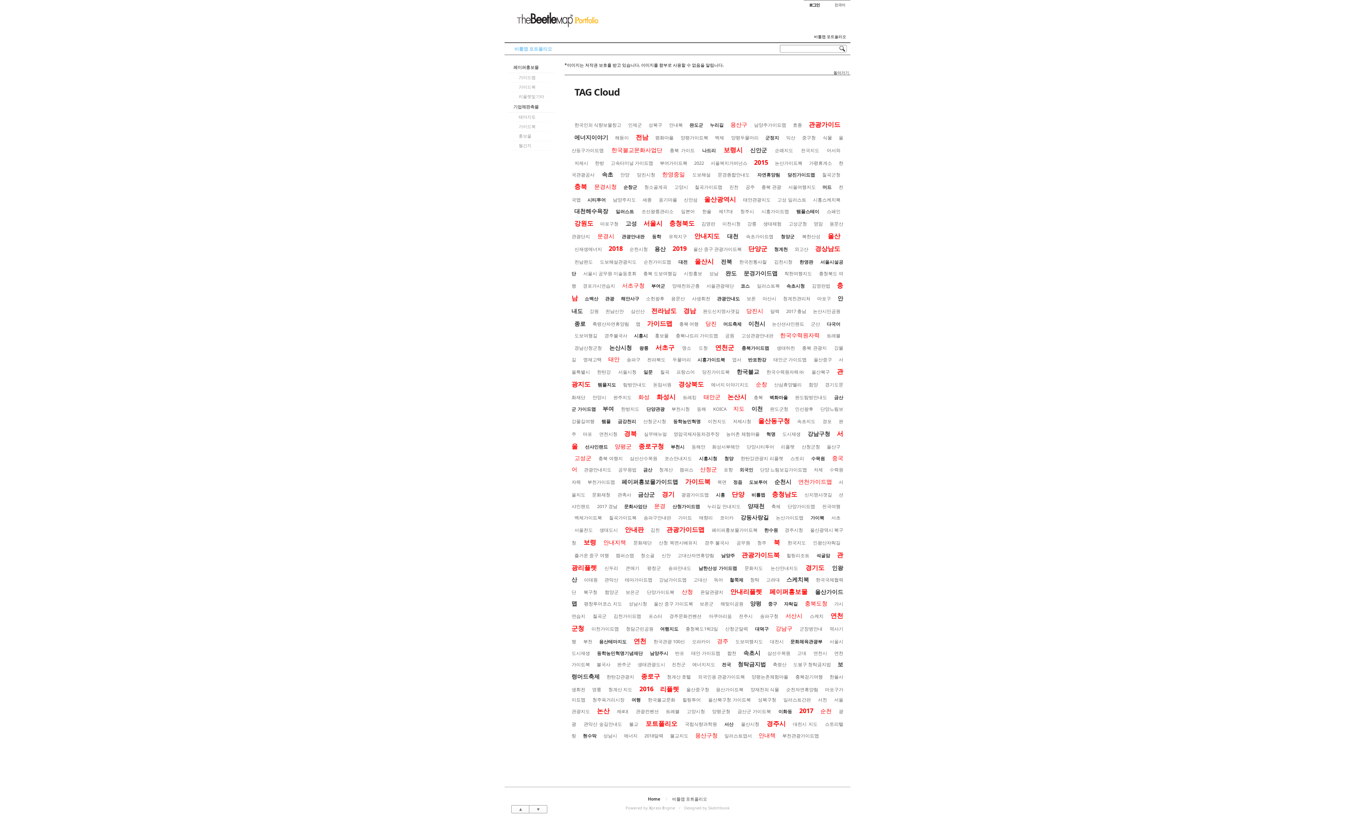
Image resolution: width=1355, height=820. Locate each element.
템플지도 (607, 384)
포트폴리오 (662, 723)
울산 (834, 235)
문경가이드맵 (761, 273)
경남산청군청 (588, 348)
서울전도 (583, 530)
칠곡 (664, 372)
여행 (636, 700)
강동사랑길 (755, 517)
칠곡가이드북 (623, 517)
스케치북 (798, 579)
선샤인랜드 (596, 447)
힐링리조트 (798, 555)
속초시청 (796, 286)
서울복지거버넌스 (729, 163)
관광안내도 (728, 298)
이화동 (785, 711)
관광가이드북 (761, 554)
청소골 (648, 555)
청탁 (754, 580)
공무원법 (627, 469)
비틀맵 (758, 495)
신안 (666, 555)
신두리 (611, 568)
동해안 (698, 447)
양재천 (756, 506)
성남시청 (638, 604)
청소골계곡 (655, 187)
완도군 (696, 125)
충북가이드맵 (755, 348)
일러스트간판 (797, 700)
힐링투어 (691, 700)
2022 (699, 163)
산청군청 (811, 447)
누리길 (717, 125)
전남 (642, 137)
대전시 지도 (805, 724)
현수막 (590, 735)
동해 (701, 409)
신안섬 (691, 200)
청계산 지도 (620, 689)
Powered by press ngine (650, 807)
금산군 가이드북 (754, 711)
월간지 (525, 146)
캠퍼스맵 (625, 555)
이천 (757, 408)
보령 (590, 542)
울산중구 (823, 359)
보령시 (733, 149)
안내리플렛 (746, 591)
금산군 (646, 494)
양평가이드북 (694, 137)
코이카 (727, 517)
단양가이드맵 (801, 506)
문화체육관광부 (806, 641)
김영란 (708, 224)
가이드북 (527, 87)
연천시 (820, 653)
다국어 (834, 324)
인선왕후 (804, 409)
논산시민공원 (827, 311)
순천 (826, 711)
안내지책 (614, 542)
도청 (703, 348)
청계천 (781, 249)
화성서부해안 (726, 447)
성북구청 (767, 700)
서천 (822, 700)
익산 (790, 137)
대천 (733, 236)
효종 (797, 125)
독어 (718, 580)
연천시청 (608, 434)
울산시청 (750, 724)
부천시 (678, 447)
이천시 (756, 323)
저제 (818, 469)
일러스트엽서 (738, 735)
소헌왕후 (655, 298)
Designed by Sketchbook (707, 807)
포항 (728, 469)
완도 (731, 273)
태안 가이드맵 (705, 653)
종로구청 (651, 446)
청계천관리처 (797, 298)
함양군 (612, 592)
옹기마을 (668, 200)
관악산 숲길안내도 (603, 724)
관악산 (611, 580)
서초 (836, 517)
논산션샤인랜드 (788, 324)
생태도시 (609, 530)
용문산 (678, 298)
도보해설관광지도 (618, 262)
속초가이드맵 (759, 236)
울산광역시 (720, 199)
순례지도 (784, 150)
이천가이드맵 (605, 629)
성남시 (610, 735)
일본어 (688, 211)
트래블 (834, 335)
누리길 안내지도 (724, 506)
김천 (655, 530)
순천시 (783, 482)
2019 (680, 248)
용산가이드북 (729, 689)
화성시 (666, 396)
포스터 (655, 616)
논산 (603, 710)
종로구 (650, 676)
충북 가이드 (682, 150)
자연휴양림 (768, 174)
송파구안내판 (657, 517)
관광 (609, 298)
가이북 (817, 517)
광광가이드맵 (695, 495)
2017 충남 (796, 311)
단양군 (757, 248)
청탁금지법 (752, 664)
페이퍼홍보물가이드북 (735, 530)
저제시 (581, 163)
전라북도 (656, 359)
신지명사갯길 (818, 495)
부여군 (658, 286)
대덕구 (762, 629)
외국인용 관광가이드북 (721, 677)
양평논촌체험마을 (770, 677)
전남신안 (615, 311)
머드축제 (732, 324)
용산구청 (706, 735)
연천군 (724, 347)
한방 (599, 163)
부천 (587, 641)
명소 (686, 348)
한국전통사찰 (753, 262)
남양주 (728, 555)
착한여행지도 (798, 273)
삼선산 (638, 311)
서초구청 (633, 285)
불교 (633, 724)
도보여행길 (585, 335)
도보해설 (701, 174)
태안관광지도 (757, 200)
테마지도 (527, 117)
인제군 (635, 125)
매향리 (706, 517)
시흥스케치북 (827, 200)
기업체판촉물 (526, 107)
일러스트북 (768, 286)
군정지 (772, 137)
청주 (761, 542)
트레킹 (690, 397)
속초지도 (806, 421)
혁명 (771, 434)
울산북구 (821, 372)
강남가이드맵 (673, 580)
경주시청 (794, 530)
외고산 (801, 249)
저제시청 (742, 421)
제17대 (726, 211)
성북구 (655, 125)
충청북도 (682, 223)
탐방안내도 (634, 384)
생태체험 (772, 224)
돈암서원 (662, 384)
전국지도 (810, 150)
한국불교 (748, 371)
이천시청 (731, 224)
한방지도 (630, 409)
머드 (827, 187)
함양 (813, 384)
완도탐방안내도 (811, 397)
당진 (711, 323)
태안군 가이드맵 (790, 359)
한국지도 (797, 542)
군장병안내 (811, 629)
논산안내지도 (784, 568)
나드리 (709, 150)
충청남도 (784, 494)
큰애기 (632, 568)
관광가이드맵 (686, 529)
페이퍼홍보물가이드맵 (650, 482)
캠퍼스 (686, 469)
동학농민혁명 (687, 421)
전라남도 (664, 310)
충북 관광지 (814, 348)
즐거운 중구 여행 (591, 555)
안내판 (634, 529)
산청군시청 (654, 421)
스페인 (834, 211)
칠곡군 (600, 616)
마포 (587, 434)
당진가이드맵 (801, 174)
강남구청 (819, 434)
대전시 (777, 641)
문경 (660, 506)
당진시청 (646, 174)
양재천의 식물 (765, 689)
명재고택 (592, 359)
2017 (806, 710)
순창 (761, 384)
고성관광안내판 (757, 335)
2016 (646, 689)
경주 (722, 641)
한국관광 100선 (669, 641)
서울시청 (627, 372)
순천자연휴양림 (802, 689)
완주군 (624, 664)
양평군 (623, 446)
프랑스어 (685, 372)
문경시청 (605, 187)
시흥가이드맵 (775, 211)
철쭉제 (736, 580)
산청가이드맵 (686, 506)
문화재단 (642, 542)
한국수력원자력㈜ (785, 372)
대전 (683, 262)
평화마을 (664, 137)
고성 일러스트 (791, 200)
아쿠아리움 (720, 616)
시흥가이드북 (711, 359)
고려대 (773, 580)
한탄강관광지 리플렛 (762, 458)
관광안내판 (633, 236)
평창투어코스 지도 (603, 604)
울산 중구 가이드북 (673, 604)
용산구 (738, 124)
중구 (772, 604)
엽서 (736, 359)
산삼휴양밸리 (788, 384)
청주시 (747, 211)
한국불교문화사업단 (637, 150)
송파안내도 (679, 568)
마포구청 (609, 224)
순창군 (630, 187)
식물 (827, 137)
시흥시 (641, 335)
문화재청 (601, 495)
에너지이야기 (591, 137)
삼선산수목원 (643, 458)
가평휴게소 (820, 163)
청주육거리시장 (608, 700)
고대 (801, 653)
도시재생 (791, 434)
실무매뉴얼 (655, 434)
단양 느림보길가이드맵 (783, 469)
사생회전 (701, 298)
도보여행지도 (749, 641)
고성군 (582, 458)
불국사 (603, 664)
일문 (648, 372)
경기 (668, 494)
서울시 (653, 223)
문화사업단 (635, 506)
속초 (607, 174)
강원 (594, 311)
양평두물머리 (745, 137)
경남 (689, 310)
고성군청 (798, 224)
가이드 (685, 517)
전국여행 (831, 506)
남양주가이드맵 (770, 125)
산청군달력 (736, 629)
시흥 (720, 495)
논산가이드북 (788, 163)
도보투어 (758, 482)
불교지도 (679, 735)
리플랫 (788, 447)
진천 (734, 187)
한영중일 (673, 174)
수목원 (818, 458)
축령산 (780, 664)
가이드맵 (527, 77)
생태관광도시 (651, 664)
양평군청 (721, 711)
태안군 (712, 397)
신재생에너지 (588, 249)
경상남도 (828, 248)
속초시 (751, 653)
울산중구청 (697, 689)
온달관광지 (711, 592)
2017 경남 (607, 506)
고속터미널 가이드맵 (632, 163)
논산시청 (620, 347)
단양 (738, 494)
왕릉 (644, 348)
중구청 (809, 137)
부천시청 (681, 409)
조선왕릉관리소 (658, 211)
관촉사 (624, 495)
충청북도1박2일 (702, 629)
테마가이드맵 (638, 580)
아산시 (769, 298)
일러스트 (625, 211)
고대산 (700, 580)
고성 (631, 223)
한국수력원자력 (800, 335)
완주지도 (622, 397)
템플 (606, 421)
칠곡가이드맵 (708, 187)
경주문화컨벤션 (685, 616)
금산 (647, 469)
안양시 (599, 397)
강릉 (752, 224)
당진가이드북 (716, 372)
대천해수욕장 (591, 211)
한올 (706, 211)
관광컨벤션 (647, 711)
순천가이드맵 (657, 262)
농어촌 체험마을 (742, 434)
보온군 (706, 604)
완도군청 (779, 409)
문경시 (605, 236)
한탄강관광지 (620, 677)
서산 (729, 724)
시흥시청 (708, 458)
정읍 (737, 482)
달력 (774, 311)
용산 (660, 249)
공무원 (743, 542)
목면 (722, 482)
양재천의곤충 (686, 286)
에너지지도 (703, 664)
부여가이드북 (673, 163)
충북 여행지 (610, 458)
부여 (608, 408)
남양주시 (659, 653)
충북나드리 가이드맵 (697, 335)
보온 (751, 298)
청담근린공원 (640, 629)
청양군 (788, 236)
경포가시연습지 (599, 286)
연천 (640, 641)
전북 (726, 261)
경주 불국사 (717, 542)
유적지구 (678, 236)
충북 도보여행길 (660, 273)
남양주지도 (624, 200)
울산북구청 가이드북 (729, 700)
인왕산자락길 (827, 542)
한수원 (771, 530)
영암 (818, 224)
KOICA (720, 409)
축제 (776, 506)
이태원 (591, 580)
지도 (739, 408)
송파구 (633, 359)
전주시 (746, 616)
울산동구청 (774, 420)
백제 (719, 137)
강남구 (784, 628)
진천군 (679, 664)
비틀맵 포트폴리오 (830, 37)
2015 (761, 162)
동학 (656, 236)
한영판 (806, 262)
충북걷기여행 (809, 677)
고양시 (681, 187)
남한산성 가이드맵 (718, 568)
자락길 (791, 604)
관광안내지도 (598, 469)
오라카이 (701, 641)
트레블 (673, 711)
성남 (713, 273)
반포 (679, 653)
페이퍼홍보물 (526, 67)
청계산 (666, 469)
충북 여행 (689, 324)
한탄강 (604, 372)
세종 (647, 200)
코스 (745, 286)
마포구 (824, 298)
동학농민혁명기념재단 (620, 653)
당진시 (754, 311)
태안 (614, 359)
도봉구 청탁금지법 (812, 664)
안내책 (767, 735)
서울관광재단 (720, 286)
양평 (755, 603)
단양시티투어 (760, 447)
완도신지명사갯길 (721, 311)
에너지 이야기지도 (730, 384)
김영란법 (821, 286)
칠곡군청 (831, 174)
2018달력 (653, 735)
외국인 (746, 469)
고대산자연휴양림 (696, 555)
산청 (687, 592)
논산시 (737, 396)
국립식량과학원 (701, 724)
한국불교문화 (661, 700)
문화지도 (754, 568)
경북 (630, 433)
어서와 (834, 150)
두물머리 (682, 359)
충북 (580, 186)
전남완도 (583, 262)
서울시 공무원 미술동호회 (610, 273)
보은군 (632, 592)
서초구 (665, 347)
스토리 (797, 458)
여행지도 (669, 629)
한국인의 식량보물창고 (597, 125)
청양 (729, 458)
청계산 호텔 (679, 677)
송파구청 (769, 616)
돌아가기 (841, 72)
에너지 (631, 735)
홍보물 (525, 136)
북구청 (590, 592)
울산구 (834, 447)
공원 (729, 335)
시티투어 (597, 200)
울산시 (704, 261)
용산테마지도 (613, 641)
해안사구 (630, 298)
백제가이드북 (588, 517)
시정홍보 (693, 273)
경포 (827, 421)
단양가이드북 (660, 592)
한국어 (840, 4)
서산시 (793, 616)
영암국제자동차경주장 (696, 434)
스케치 (817, 616)
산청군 (708, 469)
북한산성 (811, 236)
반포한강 (757, 359)
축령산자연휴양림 (610, 324)
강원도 (584, 223)
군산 (815, 324)
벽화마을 (779, 397)
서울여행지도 (802, 187)
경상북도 (691, 384)
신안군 (758, 150)
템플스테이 (807, 211)
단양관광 (655, 409)
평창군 (654, 568)
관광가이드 (825, 124)
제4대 (622, 711)
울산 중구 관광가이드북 (717, 249)
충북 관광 (771, 187)
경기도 (815, 567)
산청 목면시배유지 (678, 542)
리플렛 (669, 689)
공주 (750, 187)
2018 (616, 248)
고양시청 (696, 711)
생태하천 (786, 348)
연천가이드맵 (815, 482)
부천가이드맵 (601, 482)
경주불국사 (615, 335)
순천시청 (639, 249)
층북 (758, 397)
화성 (644, 397)
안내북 (676, 125)
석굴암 (823, 555)
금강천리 (627, 421)
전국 (726, 664)
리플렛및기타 (531, 97)
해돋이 (622, 137)
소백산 (591, 298)
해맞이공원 (732, 604)
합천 (731, 653)
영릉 (596, 689)
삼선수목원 (778, 653)
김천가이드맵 (627, 616)
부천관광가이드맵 (800, 735)
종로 (580, 323)
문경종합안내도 (734, 174)
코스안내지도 (678, 458)
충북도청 (816, 603)
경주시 (776, 723)
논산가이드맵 (789, 517)
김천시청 (783, 262)
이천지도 (717, 421)
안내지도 (707, 235)
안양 (625, 174)
